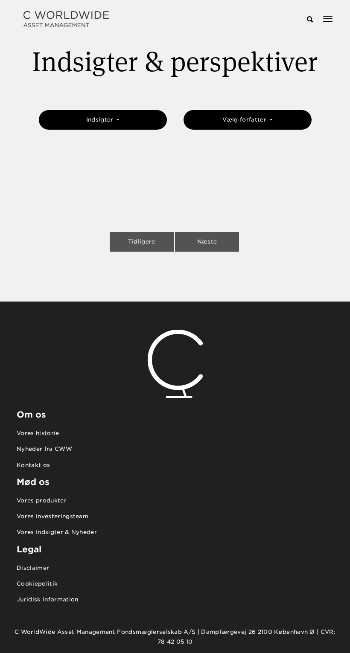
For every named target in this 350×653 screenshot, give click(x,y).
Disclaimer (33, 568)
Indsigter (100, 119)
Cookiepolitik (37, 583)
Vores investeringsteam (52, 516)
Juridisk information (48, 599)
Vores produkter (42, 500)
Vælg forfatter (245, 119)
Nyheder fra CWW (44, 449)
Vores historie (38, 433)
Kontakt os (33, 465)
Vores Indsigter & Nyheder (57, 532)
